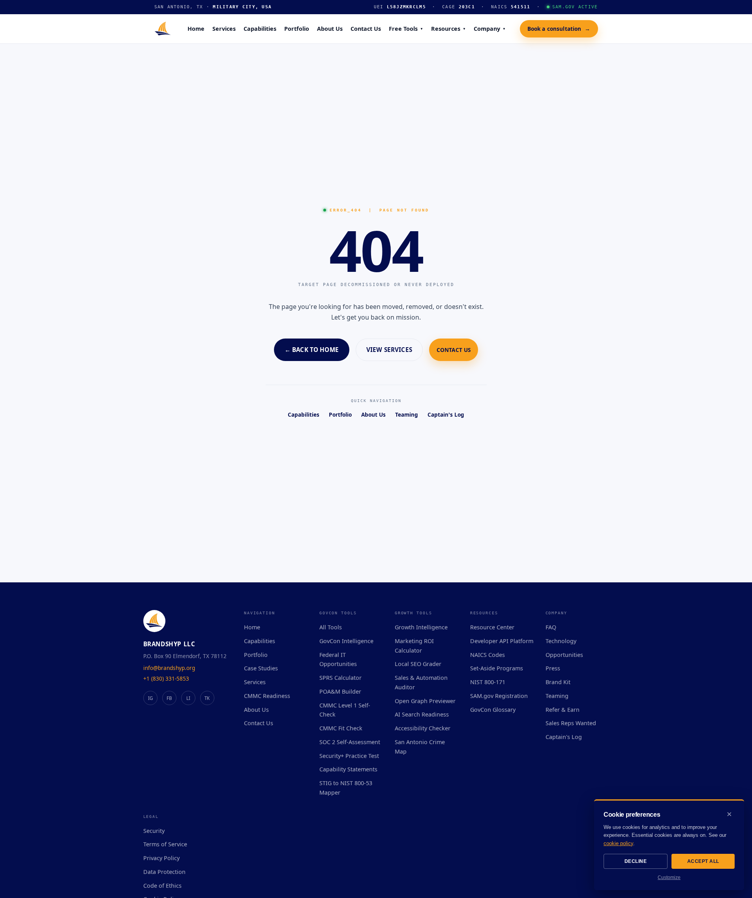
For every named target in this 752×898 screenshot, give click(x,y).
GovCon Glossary (493, 709)
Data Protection (164, 872)
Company (490, 28)
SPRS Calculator (340, 677)
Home (196, 28)
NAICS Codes (487, 655)
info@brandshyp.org (169, 668)
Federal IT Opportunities (338, 659)
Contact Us (366, 28)
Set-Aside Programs (496, 668)
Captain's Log (446, 414)
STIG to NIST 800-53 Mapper (345, 787)
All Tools (330, 627)
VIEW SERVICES (389, 350)
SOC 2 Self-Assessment (349, 742)
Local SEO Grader (418, 664)
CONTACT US (454, 350)
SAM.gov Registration (499, 696)
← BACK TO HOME (312, 350)
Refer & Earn (562, 709)
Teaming (406, 414)
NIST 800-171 (487, 682)
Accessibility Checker (422, 728)
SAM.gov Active (575, 6)
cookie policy (618, 843)
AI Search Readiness (422, 714)
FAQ (551, 627)
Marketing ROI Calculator (414, 645)
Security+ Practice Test (349, 756)
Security (154, 830)
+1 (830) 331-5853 (166, 678)
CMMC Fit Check (340, 728)
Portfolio (296, 28)
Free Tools (406, 28)
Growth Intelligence (421, 627)
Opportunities (564, 655)
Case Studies (261, 668)
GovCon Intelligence (346, 641)
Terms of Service (165, 844)
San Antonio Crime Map (420, 746)
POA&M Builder (340, 691)
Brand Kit (558, 682)
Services (224, 28)
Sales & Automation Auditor (421, 682)
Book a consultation (559, 28)
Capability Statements (348, 769)
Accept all (703, 861)
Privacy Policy (161, 858)
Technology (561, 641)
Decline (635, 861)
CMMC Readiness (267, 696)
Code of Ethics (162, 885)
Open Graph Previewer (425, 701)
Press (553, 668)
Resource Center (492, 627)
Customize (669, 877)
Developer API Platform (501, 641)
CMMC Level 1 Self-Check (344, 710)
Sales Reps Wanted (571, 723)
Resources (448, 28)
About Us (330, 28)
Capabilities (260, 28)
